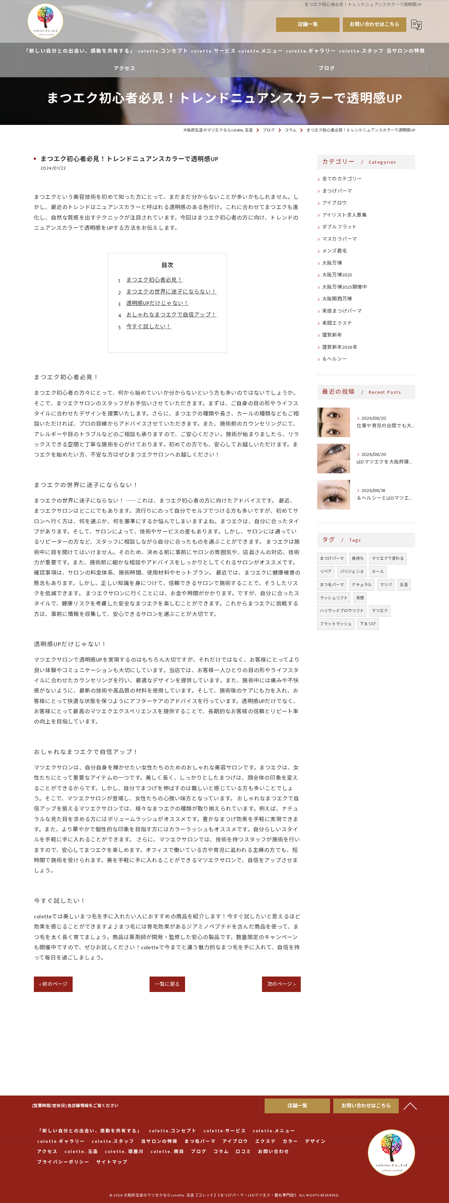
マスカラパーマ (339, 239)
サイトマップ (112, 1162)
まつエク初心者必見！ (154, 280)
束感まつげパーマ (342, 311)
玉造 (404, 584)
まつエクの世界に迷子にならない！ (171, 291)
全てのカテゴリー (342, 179)
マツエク (380, 610)
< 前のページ (53, 984)
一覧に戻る (167, 984)
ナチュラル (362, 584)
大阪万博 (332, 263)
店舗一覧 (308, 24)
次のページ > (281, 984)
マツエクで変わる (388, 558)
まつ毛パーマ (332, 584)
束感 (360, 598)
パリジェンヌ (352, 571)
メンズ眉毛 (334, 251)
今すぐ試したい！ (149, 326)
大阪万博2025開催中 (344, 287)
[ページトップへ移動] (410, 1105)
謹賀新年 (332, 335)
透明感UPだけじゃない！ (157, 303)
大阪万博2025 (337, 275)
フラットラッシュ (336, 624)
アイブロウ (334, 203)
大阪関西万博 (337, 299)
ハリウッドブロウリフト (342, 610)
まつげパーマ (337, 191)
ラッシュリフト (334, 598)
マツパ (386, 584)
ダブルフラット (339, 227)
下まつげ (368, 624)
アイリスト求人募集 (344, 215)
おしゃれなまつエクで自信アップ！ (171, 314)
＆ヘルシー (334, 359)
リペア (326, 571)
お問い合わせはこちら (375, 24)
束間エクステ (337, 323)
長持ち (358, 558)
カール (378, 571)
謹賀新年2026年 (340, 347)
